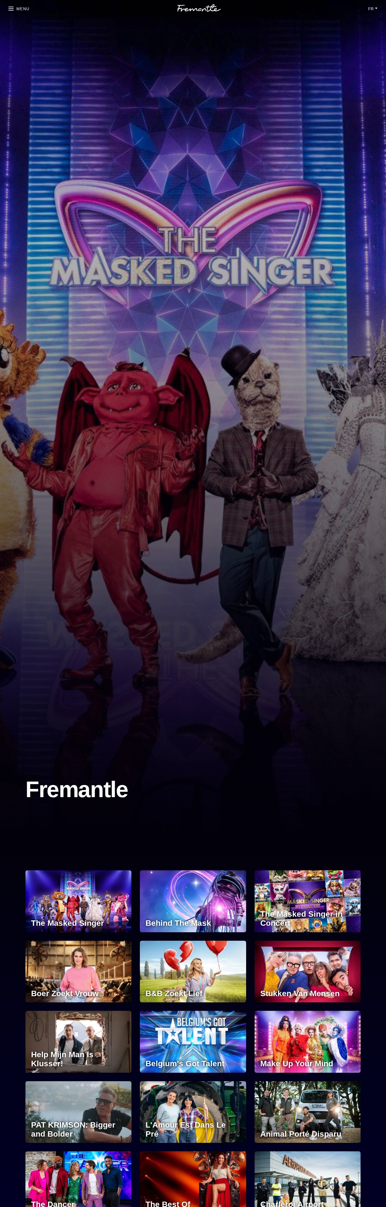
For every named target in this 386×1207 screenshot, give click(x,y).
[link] (199, 9)
